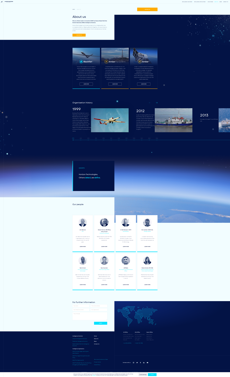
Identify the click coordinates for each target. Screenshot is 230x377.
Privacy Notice (97, 362)
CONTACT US (147, 9)
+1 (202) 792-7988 (139, 343)
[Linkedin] (143, 362)
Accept (152, 374)
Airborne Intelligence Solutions (79, 338)
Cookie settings (142, 374)
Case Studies (210, 1)
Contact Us (225, 1)
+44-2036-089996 (127, 343)
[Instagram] (133, 362)
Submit (100, 323)
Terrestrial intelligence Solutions (79, 341)
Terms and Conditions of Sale (101, 359)
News (221, 1)
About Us (216, 1)
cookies (94, 375)
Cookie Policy (97, 364)
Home (73, 9)
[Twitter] (137, 362)
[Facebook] (140, 362)
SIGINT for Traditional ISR (78, 360)
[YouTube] (147, 362)
